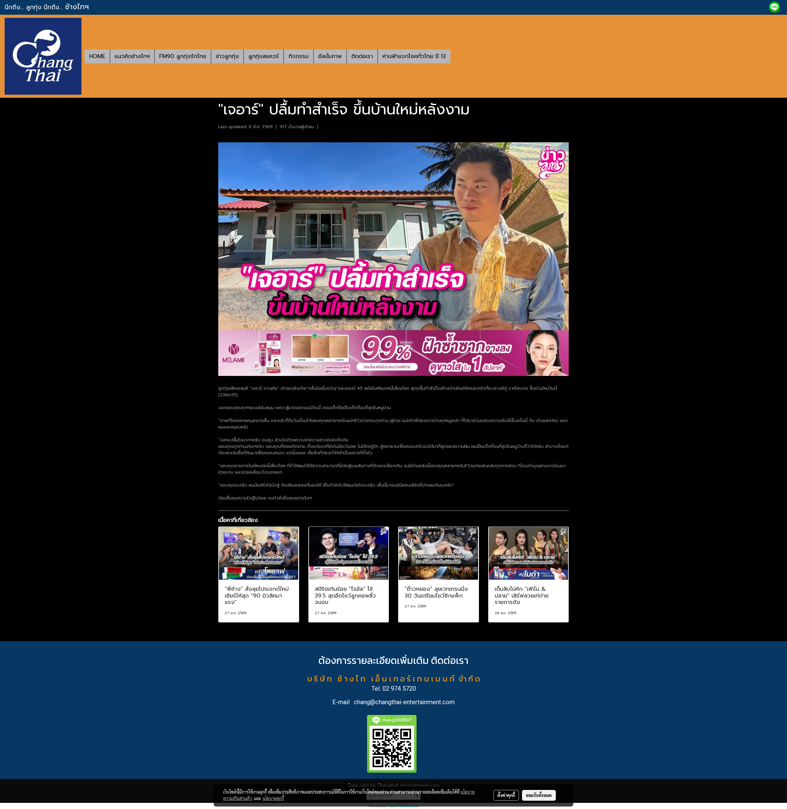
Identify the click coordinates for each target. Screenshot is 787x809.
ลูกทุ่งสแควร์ (263, 56)
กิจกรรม (298, 56)
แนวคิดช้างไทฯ (132, 56)
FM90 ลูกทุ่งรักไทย (182, 56)
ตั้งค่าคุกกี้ (506, 795)
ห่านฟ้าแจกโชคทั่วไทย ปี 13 (414, 56)
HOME (97, 56)
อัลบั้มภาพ (330, 56)
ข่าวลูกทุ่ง (227, 56)
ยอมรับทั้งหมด (539, 795)
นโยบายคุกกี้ (273, 798)
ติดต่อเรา (362, 56)
